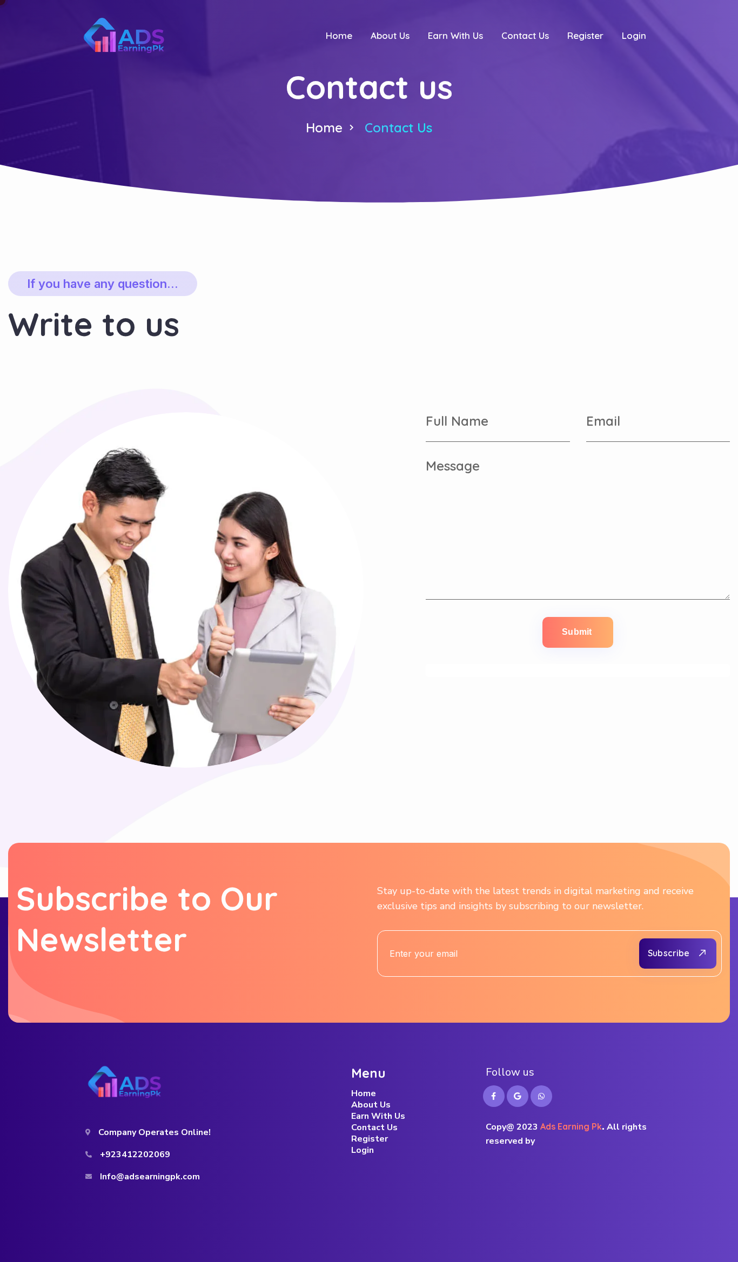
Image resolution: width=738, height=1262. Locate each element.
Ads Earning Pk (571, 1126)
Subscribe (668, 953)
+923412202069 (135, 1154)
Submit (576, 631)
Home (324, 127)
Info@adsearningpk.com (150, 1177)
